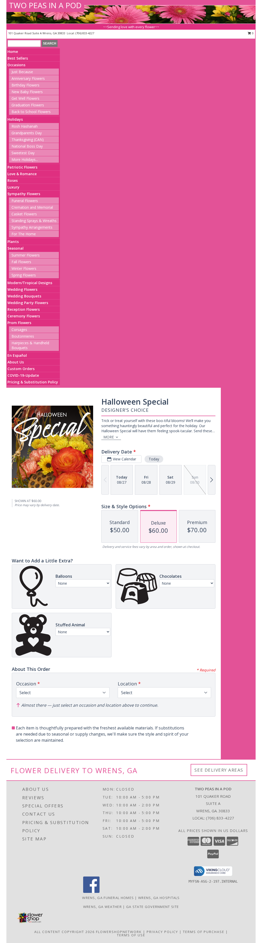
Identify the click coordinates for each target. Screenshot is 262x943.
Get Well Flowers (25, 98)
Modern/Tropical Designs (29, 282)
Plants (13, 241)
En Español (17, 355)
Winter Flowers (24, 268)
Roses (12, 180)
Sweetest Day (23, 152)
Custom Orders (21, 368)
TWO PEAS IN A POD (45, 5)
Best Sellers (17, 58)
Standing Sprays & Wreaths (34, 220)
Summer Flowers (26, 255)
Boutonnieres (23, 336)
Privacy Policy (162, 931)
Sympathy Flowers (23, 193)
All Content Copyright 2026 (64, 931)
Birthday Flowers (25, 85)
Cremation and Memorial (32, 207)
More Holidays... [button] (25, 159)
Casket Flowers (24, 214)
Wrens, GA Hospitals (159, 897)
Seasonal (15, 248)
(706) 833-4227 (84, 33)
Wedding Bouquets (24, 296)
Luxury (13, 187)
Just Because (22, 71)
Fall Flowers (21, 261)
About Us (15, 362)
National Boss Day (27, 146)
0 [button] (252, 33)
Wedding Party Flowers (27, 302)
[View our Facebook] (91, 891)
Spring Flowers (24, 275)
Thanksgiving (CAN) (28, 139)
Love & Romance (22, 173)
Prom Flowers (19, 322)
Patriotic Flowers (22, 167)
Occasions (16, 64)
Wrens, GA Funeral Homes (108, 897)
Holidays (15, 119)
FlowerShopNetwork (119, 931)
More (108, 437)
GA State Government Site (152, 906)
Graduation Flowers (28, 105)
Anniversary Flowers (28, 78)
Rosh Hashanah (25, 126)
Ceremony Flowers (23, 316)
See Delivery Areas (218, 770)
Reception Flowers (23, 309)
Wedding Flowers (22, 289)
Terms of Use (131, 935)
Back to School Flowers (31, 111)
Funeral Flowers (25, 200)
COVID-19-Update (23, 375)
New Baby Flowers (27, 91)
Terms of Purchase (203, 931)
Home (12, 51)
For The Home (24, 233)
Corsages (19, 329)
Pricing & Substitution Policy (32, 382)
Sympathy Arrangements (32, 227)
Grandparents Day (27, 132)
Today (154, 459)
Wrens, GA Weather (102, 906)
